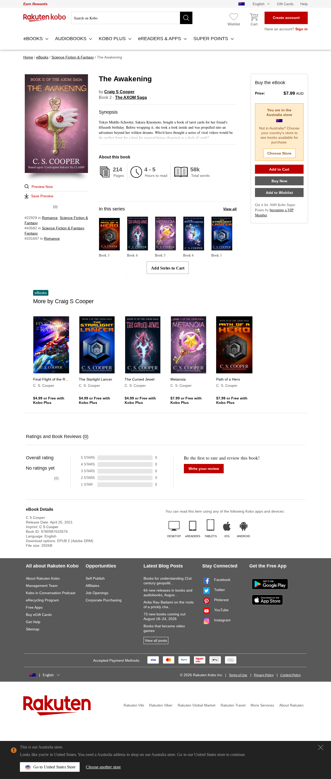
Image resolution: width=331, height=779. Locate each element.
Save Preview (42, 196)
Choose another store (103, 767)
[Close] (320, 747)
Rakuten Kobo (44, 17)
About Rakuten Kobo (43, 578)
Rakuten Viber (160, 705)
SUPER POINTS (211, 38)
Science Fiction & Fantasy (63, 228)
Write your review (204, 469)
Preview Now (42, 187)
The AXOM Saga (131, 97)
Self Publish (95, 578)
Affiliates (92, 586)
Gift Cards (285, 4)
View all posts (156, 640)
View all (230, 209)
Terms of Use (238, 675)
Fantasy (31, 233)
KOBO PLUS (113, 38)
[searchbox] (131, 18)
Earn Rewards (35, 4)
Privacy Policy (264, 675)
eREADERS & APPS (160, 38)
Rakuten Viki (134, 705)
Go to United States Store (54, 767)
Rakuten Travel (233, 705)
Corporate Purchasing (104, 600)
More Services (262, 705)
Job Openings (97, 593)
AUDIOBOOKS (71, 38)
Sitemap (32, 629)
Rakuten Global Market (196, 705)
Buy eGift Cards (39, 615)
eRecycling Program (42, 600)
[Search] (186, 18)
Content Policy (290, 675)
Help (304, 4)
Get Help (33, 622)
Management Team (42, 586)
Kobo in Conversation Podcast (50, 593)
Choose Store (279, 153)
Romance (50, 218)
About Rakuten (291, 705)
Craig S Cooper (119, 92)
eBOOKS (34, 38)
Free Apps (34, 607)
